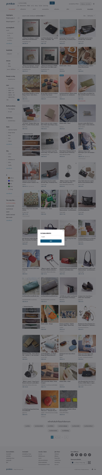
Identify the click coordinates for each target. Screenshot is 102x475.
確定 (51, 241)
